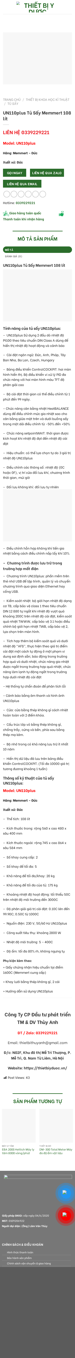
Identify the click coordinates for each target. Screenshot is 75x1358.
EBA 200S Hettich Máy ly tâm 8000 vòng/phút (18, 1151)
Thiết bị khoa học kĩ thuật (47, 99)
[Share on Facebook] (14, 194)
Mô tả (9, 249)
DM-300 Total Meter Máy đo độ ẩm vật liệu (55, 1151)
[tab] (37, 249)
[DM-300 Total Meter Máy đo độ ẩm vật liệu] (56, 1126)
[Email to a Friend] (28, 194)
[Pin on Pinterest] (35, 194)
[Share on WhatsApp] (6, 194)
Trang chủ (12, 99)
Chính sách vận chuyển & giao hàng (29, 1263)
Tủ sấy (12, 103)
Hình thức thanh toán (20, 1252)
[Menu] (5, 7)
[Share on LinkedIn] (42, 194)
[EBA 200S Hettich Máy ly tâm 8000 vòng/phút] (19, 1126)
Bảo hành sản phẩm (19, 1258)
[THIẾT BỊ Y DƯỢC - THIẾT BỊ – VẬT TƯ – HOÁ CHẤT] (38, 7)
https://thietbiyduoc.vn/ (45, 1067)
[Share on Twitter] (21, 194)
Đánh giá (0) (13, 256)
